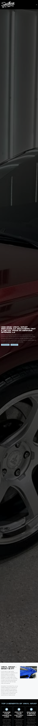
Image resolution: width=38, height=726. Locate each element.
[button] (37, 5)
